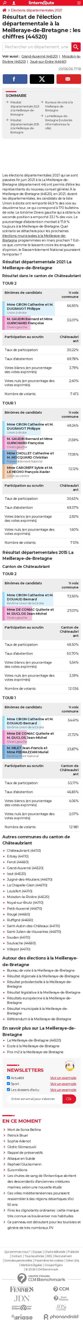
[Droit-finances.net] (61, 1298)
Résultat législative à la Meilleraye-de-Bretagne (43, 992)
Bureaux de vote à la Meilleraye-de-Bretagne (59, 106)
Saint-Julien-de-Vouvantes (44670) (34, 932)
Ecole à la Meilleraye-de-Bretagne (33, 1046)
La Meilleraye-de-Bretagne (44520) (34, 1040)
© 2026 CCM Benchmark (41, 1269)
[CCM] (61, 1289)
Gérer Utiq (72, 1260)
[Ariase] (22, 1316)
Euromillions (17, 1170)
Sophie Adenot (19, 1141)
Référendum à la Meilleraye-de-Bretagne (39, 1019)
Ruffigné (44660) (20, 920)
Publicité (73, 1251)
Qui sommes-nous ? (17, 1251)
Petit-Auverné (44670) (24, 909)
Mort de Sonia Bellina (24, 1130)
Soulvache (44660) (21, 943)
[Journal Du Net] (22, 1298)
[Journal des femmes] (22, 1289)
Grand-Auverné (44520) (39, 56)
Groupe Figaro (53, 1265)
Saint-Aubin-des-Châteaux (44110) (33, 926)
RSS (49, 1256)
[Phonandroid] (61, 1317)
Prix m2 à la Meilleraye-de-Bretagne (35, 1052)
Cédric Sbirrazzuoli (21, 1147)
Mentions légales (31, 1265)
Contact (17, 1256)
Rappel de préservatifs (25, 1153)
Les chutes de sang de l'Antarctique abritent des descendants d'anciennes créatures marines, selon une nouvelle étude (41, 1181)
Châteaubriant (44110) (24, 851)
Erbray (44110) (17, 856)
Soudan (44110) (18, 937)
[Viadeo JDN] (61, 1308)
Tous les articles (34, 1256)
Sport (14, 1084)
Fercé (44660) (18, 862)
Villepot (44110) (18, 949)
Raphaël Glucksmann (24, 1164)
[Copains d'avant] (22, 1308)
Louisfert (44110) (19, 891)
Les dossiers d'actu (24, 1090)
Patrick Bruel (17, 1135)
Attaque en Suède (21, 1159)
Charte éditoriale (54, 1251)
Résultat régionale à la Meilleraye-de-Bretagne (43, 976)
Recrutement (63, 1256)
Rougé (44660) (18, 914)
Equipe (37, 1251)
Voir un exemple (63, 1078)
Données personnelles (18, 1260)
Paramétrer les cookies (49, 1260)
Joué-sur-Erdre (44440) (48, 62)
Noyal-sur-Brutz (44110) (25, 903)
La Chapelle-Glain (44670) (27, 885)
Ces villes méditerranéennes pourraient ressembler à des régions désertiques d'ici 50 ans (40, 1199)
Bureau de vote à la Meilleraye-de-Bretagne (40, 970)
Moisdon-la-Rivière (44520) (28, 897)
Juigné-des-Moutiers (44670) (29, 879)
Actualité (17, 1078)
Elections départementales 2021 (36, 10)
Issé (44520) (16, 874)
